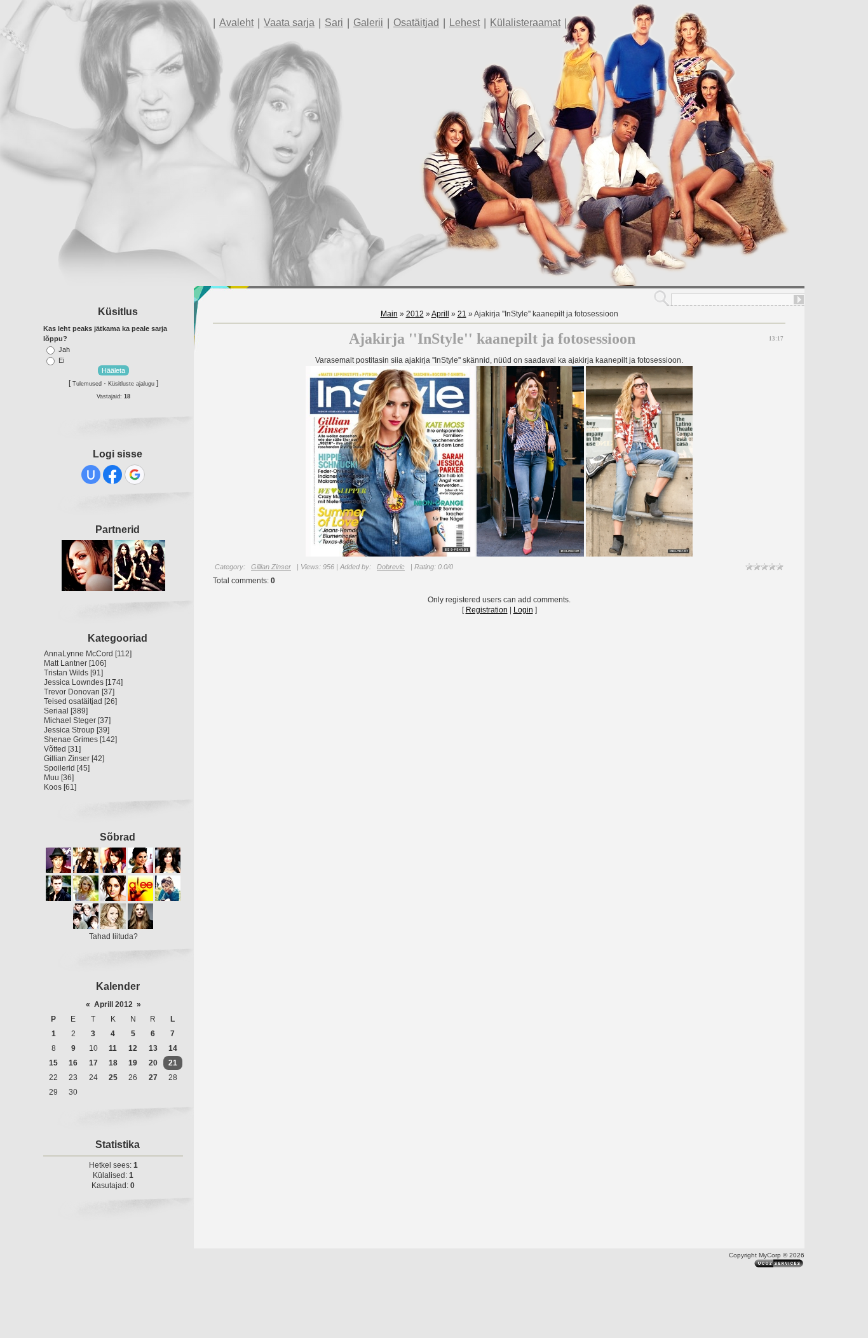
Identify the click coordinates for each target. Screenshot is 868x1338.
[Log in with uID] (90, 474)
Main (389, 313)
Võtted (55, 749)
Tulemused (87, 384)
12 (132, 1048)
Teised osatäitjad (73, 701)
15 (53, 1062)
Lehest (464, 22)
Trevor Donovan (72, 691)
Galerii (368, 22)
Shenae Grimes (71, 739)
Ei (61, 360)
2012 (415, 313)
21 (172, 1062)
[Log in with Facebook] (112, 474)
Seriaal (56, 710)
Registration (487, 609)
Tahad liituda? (113, 936)
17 (93, 1062)
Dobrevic (391, 567)
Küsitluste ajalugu (131, 384)
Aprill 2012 (113, 1004)
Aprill (440, 313)
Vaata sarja (289, 22)
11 (113, 1048)
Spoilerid (59, 768)
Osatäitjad (416, 22)
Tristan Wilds (66, 672)
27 (153, 1077)
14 (172, 1048)
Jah (64, 349)
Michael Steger (70, 720)
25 (113, 1077)
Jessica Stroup (69, 730)
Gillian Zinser (67, 758)
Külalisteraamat (525, 22)
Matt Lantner (65, 663)
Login (523, 609)
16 (73, 1062)
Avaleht (236, 22)
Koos (53, 787)
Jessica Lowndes (74, 682)
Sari (334, 22)
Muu (51, 777)
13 (153, 1048)
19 (132, 1062)
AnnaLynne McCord (78, 653)
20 (153, 1062)
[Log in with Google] (135, 474)
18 (113, 1062)
